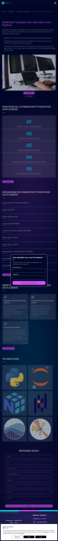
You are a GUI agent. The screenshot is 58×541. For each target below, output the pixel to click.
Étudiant (9, 492)
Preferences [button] (22, 533)
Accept (40, 536)
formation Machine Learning (40, 46)
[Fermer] (45, 257)
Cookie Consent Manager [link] (8, 526)
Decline (29, 536)
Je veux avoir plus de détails (29, 283)
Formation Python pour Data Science (43, 11)
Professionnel (10, 486)
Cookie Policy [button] (45, 532)
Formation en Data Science (24, 11)
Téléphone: (16, 274)
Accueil (4, 11)
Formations (11, 11)
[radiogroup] (29, 489)
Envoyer (29, 506)
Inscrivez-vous (8, 348)
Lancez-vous (8, 181)
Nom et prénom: (17, 267)
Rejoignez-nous (9, 274)
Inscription (29, 93)
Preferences (17, 536)
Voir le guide (29, 96)
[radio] (50, 486)
